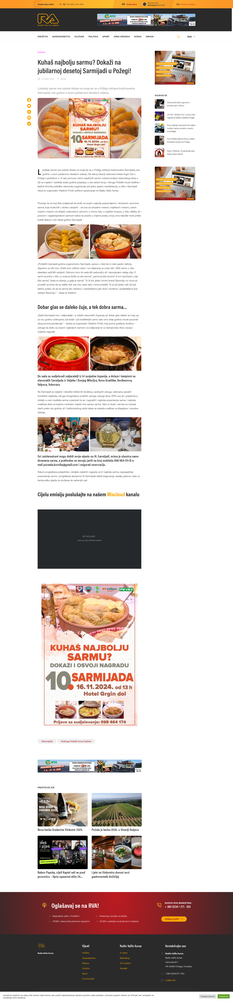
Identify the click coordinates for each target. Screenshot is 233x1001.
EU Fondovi (125, 963)
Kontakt (123, 968)
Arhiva (150, 36)
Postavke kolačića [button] (208, 996)
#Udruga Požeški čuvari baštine (76, 741)
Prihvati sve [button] (223, 996)
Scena (137, 36)
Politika (93, 36)
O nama (123, 952)
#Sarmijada (47, 741)
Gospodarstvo (61, 36)
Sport (105, 36)
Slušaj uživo (131, 4)
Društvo (43, 36)
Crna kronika (122, 36)
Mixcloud (116, 494)
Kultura (79, 36)
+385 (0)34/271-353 (174, 973)
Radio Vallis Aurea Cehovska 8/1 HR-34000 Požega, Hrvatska (178, 960)
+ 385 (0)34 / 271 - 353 (178, 906)
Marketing (124, 958)
